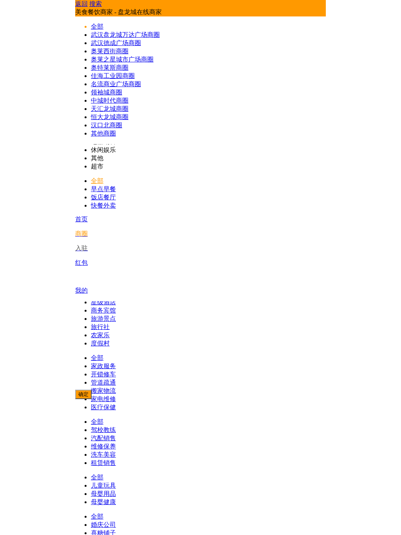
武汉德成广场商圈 (116, 43)
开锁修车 (103, 374)
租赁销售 (103, 462)
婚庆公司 (103, 524)
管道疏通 (103, 382)
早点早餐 (103, 189)
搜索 (95, 3)
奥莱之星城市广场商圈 (122, 59)
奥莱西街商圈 (109, 51)
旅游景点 (103, 318)
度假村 (100, 343)
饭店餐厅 (103, 197)
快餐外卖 (103, 205)
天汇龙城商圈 (109, 108)
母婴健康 (103, 502)
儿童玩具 (103, 485)
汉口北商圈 (106, 125)
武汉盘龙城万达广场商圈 (125, 34)
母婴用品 (103, 493)
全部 (97, 180)
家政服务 (103, 366)
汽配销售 (103, 438)
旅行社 (100, 327)
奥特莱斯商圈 (109, 67)
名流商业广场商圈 (116, 84)
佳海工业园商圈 (113, 75)
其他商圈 (103, 133)
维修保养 (103, 446)
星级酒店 (103, 302)
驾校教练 (103, 430)
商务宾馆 (103, 310)
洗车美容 (103, 454)
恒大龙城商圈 (109, 117)
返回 (81, 3)
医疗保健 (103, 407)
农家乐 (100, 335)
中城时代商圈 (109, 100)
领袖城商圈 (106, 92)
